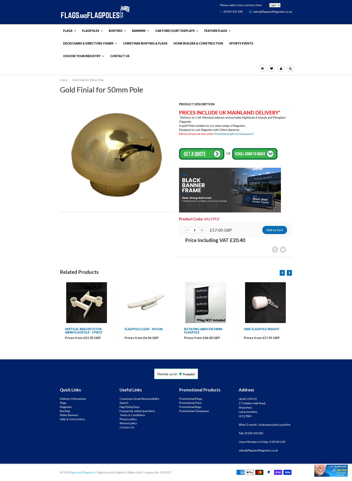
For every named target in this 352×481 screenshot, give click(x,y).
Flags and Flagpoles (82, 472)
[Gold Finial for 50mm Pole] (116, 154)
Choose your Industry (82, 56)
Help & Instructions (72, 419)
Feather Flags (215, 30)
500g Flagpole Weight (202, 329)
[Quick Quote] (202, 153)
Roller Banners (69, 415)
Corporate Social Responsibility (139, 398)
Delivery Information (73, 398)
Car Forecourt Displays (175, 30)
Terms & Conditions (132, 415)
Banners (139, 30)
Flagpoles (90, 30)
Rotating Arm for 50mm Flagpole (144, 330)
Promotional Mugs (190, 398)
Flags (68, 30)
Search (124, 402)
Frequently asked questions (137, 411)
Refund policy (128, 423)
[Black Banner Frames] (230, 189)
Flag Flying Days (130, 407)
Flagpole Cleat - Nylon (84, 329)
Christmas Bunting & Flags (145, 43)
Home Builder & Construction (198, 43)
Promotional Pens (190, 402)
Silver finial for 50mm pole (261, 330)
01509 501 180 (233, 11)
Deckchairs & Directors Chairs (88, 43)
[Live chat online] (331, 470)
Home (63, 80)
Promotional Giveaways (194, 411)
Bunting (115, 30)
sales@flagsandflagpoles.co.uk (272, 11)
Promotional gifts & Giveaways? (234, 134)
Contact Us (120, 56)
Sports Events (241, 43)
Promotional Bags (190, 407)
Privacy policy (128, 419)
